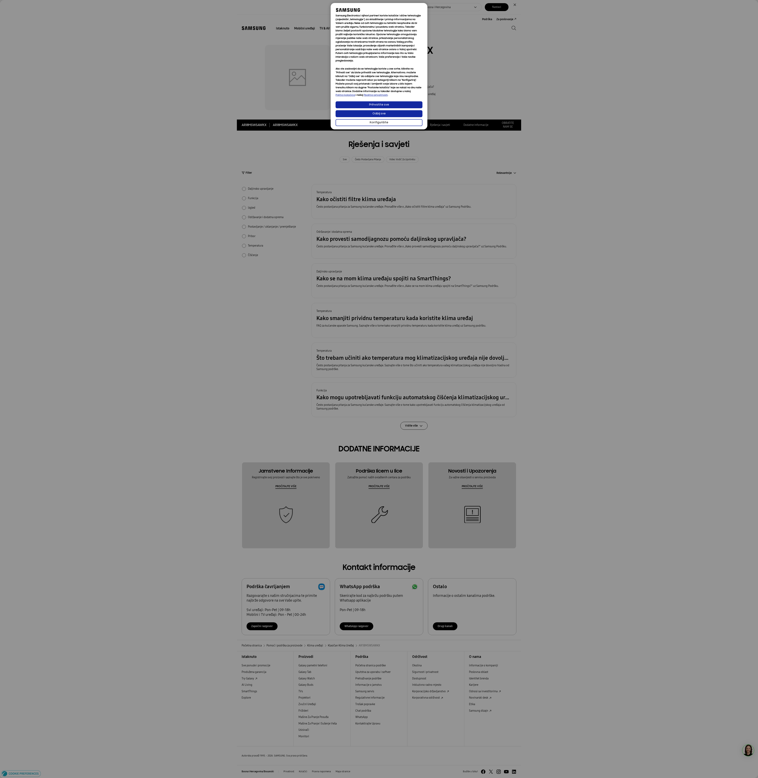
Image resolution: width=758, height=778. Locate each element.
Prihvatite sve (379, 104)
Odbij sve (379, 113)
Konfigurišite (379, 122)
